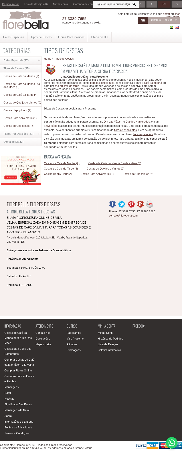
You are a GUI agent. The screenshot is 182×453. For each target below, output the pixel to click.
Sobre (8, 416)
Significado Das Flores (18, 404)
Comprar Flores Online (18, 370)
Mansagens (11, 387)
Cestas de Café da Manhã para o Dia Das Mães (18, 338)
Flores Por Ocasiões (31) (19, 133)
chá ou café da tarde (67, 86)
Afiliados (72, 344)
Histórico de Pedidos (110, 338)
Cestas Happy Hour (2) (17, 110)
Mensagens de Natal (17, 410)
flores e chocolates (125, 130)
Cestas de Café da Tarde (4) (21, 94)
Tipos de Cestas (41, 37)
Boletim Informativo (109, 350)
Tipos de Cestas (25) (17, 68)
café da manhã (153, 82)
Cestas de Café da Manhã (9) (21, 76)
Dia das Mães (112, 121)
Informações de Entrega (18, 421)
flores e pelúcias (143, 134)
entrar (166, 14)
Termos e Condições (16, 433)
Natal (7, 392)
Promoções (74, 350)
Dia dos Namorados (138, 121)
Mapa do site (43, 344)
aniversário (50, 125)
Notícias (9, 398)
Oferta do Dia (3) (14, 141)
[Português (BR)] (171, 27)
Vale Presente (75, 338)
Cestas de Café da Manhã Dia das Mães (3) (22, 85)
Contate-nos (43, 332)
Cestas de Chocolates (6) (19, 125)
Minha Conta (105, 332)
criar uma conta (173, 15)
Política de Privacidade (18, 427)
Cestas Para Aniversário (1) (20, 118)
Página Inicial (10, 4)
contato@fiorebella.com (123, 215)
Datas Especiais (13, 37)
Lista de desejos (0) (36, 4)
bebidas (95, 82)
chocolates (107, 82)
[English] (177, 27)
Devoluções (43, 338)
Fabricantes (74, 332)
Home (47, 58)
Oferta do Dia (99, 37)
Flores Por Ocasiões (71, 37)
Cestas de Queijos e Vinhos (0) (22, 102)
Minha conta (60, 4)
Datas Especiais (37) (16, 60)
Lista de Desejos (108, 344)
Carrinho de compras (86, 4)
